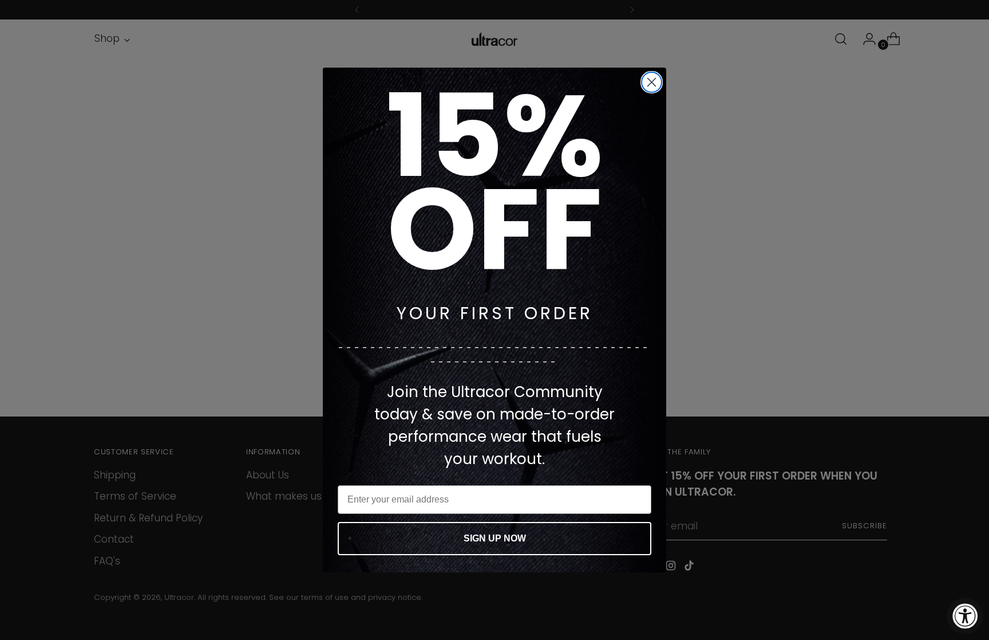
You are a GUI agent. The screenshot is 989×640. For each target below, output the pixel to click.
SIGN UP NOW (495, 538)
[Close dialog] (652, 82)
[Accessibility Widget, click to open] (965, 616)
